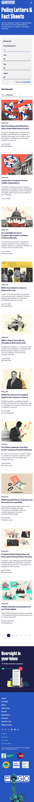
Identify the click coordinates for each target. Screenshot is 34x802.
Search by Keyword (9, 46)
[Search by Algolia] (23, 82)
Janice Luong (7, 253)
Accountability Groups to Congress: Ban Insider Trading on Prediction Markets (14, 235)
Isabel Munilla (7, 146)
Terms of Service (10, 749)
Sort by (3, 95)
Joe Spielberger (8, 413)
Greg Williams (7, 306)
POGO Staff (7, 360)
